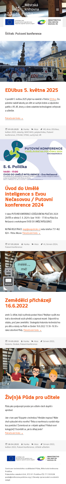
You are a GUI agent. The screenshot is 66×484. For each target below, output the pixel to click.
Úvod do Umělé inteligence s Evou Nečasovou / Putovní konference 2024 (29, 197)
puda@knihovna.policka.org (18, 477)
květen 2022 (10, 447)
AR (44, 129)
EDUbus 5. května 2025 (31, 90)
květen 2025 (10, 132)
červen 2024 (51, 244)
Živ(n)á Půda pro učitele (32, 397)
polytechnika (40, 132)
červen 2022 (48, 341)
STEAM (19, 135)
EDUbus (53, 99)
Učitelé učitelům (42, 447)
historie (8, 344)
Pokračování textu (14, 118)
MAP (26, 132)
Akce (36, 129)
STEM (26, 135)
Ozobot (16, 344)
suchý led (34, 135)
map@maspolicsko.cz (31, 229)
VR (40, 135)
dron (48, 129)
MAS (31, 132)
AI (44, 244)
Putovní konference (13, 247)
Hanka (26, 129)
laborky (20, 132)
